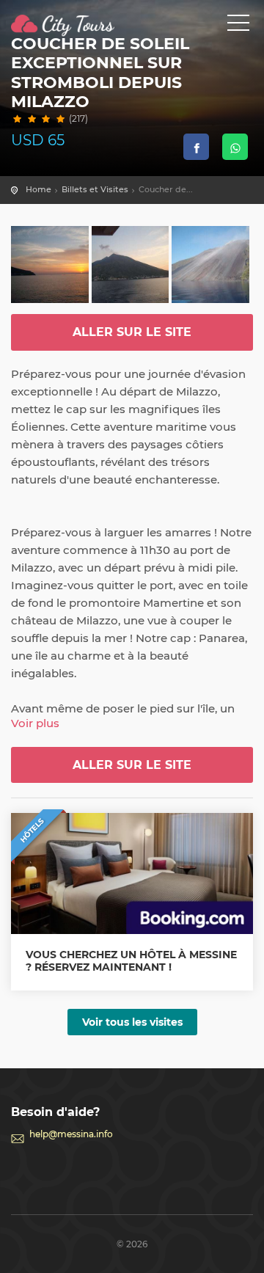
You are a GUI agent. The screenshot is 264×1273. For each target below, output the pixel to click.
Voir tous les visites (132, 1022)
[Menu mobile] (238, 26)
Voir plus (35, 723)
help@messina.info (71, 1133)
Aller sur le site (132, 332)
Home (38, 189)
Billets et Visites (95, 189)
